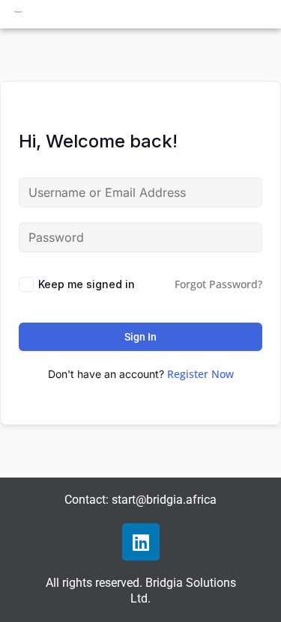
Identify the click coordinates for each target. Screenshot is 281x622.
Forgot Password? (218, 284)
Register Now (200, 374)
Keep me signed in (86, 284)
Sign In (140, 337)
